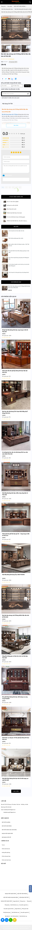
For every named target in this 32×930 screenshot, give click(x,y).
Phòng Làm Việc (25, 908)
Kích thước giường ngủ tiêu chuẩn (16, 238)
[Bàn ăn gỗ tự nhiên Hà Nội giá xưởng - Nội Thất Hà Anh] (5, 246)
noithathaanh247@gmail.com (9, 809)
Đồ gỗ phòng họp (6, 912)
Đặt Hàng (27, 85)
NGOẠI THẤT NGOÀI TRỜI (10, 893)
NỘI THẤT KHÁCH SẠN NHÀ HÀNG (10, 897)
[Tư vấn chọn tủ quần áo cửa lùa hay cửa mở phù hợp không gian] (5, 267)
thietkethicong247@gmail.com (10, 812)
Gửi (16, 179)
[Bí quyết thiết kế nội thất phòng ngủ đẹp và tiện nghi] (5, 253)
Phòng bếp (7, 904)
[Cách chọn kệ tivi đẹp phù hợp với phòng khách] (5, 274)
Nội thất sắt (7, 916)
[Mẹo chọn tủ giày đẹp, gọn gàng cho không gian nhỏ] (5, 259)
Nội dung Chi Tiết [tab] (7, 103)
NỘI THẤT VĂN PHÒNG (22, 893)
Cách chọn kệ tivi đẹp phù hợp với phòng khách (19, 272)
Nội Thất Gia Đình (14, 916)
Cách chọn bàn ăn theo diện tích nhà (16, 230)
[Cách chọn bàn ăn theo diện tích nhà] (5, 233)
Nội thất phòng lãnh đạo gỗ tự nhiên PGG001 (13, 574)
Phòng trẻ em (22, 901)
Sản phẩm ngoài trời (23, 904)
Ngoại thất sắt (16, 901)
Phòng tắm (29, 901)
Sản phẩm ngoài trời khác (9, 908)
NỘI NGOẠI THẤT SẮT (24, 897)
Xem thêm (16, 125)
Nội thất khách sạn (14, 904)
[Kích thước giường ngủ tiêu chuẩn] (5, 240)
